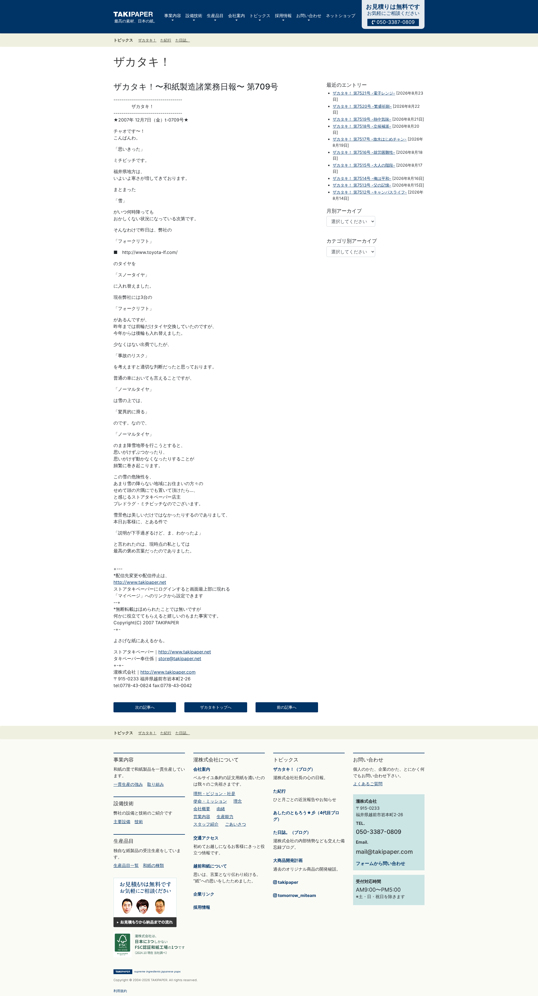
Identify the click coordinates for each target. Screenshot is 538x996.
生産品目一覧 (126, 865)
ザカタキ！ (147, 40)
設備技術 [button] (193, 15)
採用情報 (201, 907)
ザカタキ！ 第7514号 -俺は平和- (362, 178)
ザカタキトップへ (215, 707)
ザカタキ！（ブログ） (294, 769)
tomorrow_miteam (296, 895)
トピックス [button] (259, 15)
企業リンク (203, 894)
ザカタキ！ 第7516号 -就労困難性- (364, 152)
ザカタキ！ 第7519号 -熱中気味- (362, 119)
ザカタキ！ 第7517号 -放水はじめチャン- (370, 139)
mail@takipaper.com (384, 851)
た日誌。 (182, 40)
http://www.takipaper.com (168, 672)
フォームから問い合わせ (380, 863)
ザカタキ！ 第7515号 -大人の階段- (364, 165)
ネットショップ (340, 15)
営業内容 (201, 816)
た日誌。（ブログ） (292, 832)
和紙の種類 (153, 865)
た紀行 (165, 40)
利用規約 (120, 991)
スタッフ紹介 (206, 824)
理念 (237, 801)
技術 (138, 821)
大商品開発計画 (288, 860)
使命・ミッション (210, 801)
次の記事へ (145, 707)
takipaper (287, 882)
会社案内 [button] (236, 15)
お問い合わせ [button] (308, 15)
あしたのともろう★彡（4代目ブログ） (306, 816)
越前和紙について (210, 866)
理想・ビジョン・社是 (214, 793)
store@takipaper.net (179, 658)
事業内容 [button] (172, 15)
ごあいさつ (235, 824)
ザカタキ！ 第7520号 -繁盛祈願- (362, 106)
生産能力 (225, 816)
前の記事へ (286, 707)
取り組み (155, 784)
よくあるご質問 (367, 783)
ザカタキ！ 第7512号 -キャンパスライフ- (370, 192)
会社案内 (201, 769)
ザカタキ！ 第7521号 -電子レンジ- (364, 93)
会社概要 (201, 808)
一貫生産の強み (128, 784)
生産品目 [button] (215, 15)
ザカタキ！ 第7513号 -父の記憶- (362, 185)
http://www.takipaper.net (139, 582)
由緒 (221, 808)
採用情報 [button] (283, 15)
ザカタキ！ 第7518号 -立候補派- (362, 126)
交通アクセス (206, 838)
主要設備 (121, 821)
